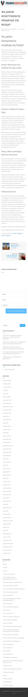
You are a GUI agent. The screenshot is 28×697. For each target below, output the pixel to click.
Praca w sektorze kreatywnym (11, 641)
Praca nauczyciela (8, 595)
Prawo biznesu (7, 682)
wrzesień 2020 (7, 495)
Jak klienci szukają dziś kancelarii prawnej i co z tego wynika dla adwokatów (12, 337)
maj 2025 (5, 390)
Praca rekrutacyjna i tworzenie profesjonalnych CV (12, 599)
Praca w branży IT (8, 613)
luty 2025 (5, 393)
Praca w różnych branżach (10, 634)
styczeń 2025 (6, 397)
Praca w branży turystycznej (11, 616)
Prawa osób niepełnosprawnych (12, 669)
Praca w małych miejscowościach (12, 626)
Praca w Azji (6, 30)
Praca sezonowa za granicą (11, 607)
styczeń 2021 (6, 485)
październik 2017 (8, 547)
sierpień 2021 (7, 475)
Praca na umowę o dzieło (10, 585)
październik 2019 (8, 521)
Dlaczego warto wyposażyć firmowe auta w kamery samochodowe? (13, 352)
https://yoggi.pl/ (6, 235)
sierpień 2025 (7, 384)
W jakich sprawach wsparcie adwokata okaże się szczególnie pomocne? (14, 343)
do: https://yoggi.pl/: (17, 233)
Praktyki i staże (7, 665)
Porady (5, 571)
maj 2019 (5, 530)
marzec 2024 (6, 429)
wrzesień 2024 (7, 410)
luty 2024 (5, 433)
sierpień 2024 (7, 413)
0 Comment (22, 29)
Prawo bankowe (7, 679)
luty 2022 (5, 465)
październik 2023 (8, 446)
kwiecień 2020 (7, 508)
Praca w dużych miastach (10, 620)
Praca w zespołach (8, 644)
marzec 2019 (6, 537)
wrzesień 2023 (7, 449)
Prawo (5, 675)
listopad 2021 (7, 472)
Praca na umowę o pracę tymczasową (14, 589)
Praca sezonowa (7, 603)
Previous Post (15, 245)
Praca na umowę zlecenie (10, 592)
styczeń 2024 (6, 436)
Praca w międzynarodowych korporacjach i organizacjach (11, 630)
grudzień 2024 (7, 400)
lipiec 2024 (6, 416)
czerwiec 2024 (7, 420)
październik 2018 (8, 543)
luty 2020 (5, 511)
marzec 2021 (6, 481)
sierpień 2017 (7, 553)
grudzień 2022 (7, 452)
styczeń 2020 (6, 514)
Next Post (11, 255)
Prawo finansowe (8, 685)
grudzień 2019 (7, 517)
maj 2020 (5, 504)
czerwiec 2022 (7, 462)
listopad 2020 (7, 491)
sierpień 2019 (7, 524)
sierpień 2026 (7, 380)
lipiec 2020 (6, 498)
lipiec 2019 (6, 527)
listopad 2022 (7, 455)
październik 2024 (8, 406)
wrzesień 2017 (7, 550)
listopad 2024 (7, 403)
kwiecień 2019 (7, 534)
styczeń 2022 (6, 468)
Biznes (5, 564)
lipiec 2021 (6, 478)
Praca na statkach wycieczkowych (12, 582)
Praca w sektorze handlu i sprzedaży (13, 638)
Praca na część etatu (9, 574)
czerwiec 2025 (7, 387)
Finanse (5, 567)
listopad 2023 (7, 442)
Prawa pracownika (8, 672)
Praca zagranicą (7, 647)
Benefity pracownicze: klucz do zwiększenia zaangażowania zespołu (13, 348)
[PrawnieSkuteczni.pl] (14, 6)
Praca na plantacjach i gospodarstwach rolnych (10, 578)
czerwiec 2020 (7, 501)
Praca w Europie (7, 623)
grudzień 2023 (7, 439)
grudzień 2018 (7, 540)
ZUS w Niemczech (10, 369)
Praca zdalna (6, 651)
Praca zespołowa (8, 654)
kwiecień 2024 (7, 426)
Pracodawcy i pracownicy (10, 657)
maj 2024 (5, 423)
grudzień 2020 (7, 488)
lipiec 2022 (6, 459)
